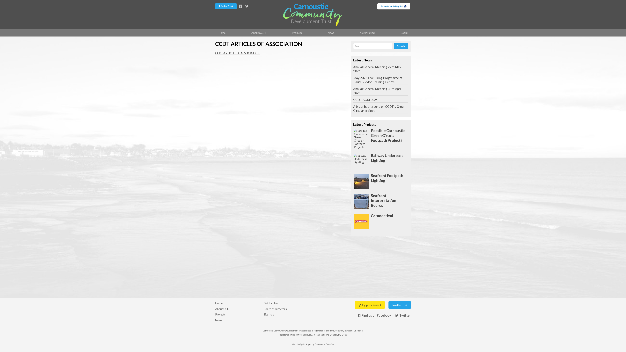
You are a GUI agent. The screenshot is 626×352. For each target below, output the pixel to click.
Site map (269, 314)
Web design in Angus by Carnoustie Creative (313, 344)
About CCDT (258, 32)
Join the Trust (226, 6)
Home (221, 32)
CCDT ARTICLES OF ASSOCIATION (237, 53)
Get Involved (367, 32)
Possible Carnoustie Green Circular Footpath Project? (388, 135)
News (331, 32)
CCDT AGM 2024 (365, 100)
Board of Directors (275, 309)
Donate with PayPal (392, 6)
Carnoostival (382, 215)
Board (404, 32)
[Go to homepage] (313, 14)
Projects (297, 32)
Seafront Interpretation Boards (383, 200)
